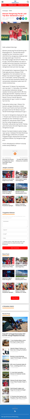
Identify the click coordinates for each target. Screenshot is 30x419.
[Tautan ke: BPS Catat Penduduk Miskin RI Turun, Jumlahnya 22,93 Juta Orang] (5, 367)
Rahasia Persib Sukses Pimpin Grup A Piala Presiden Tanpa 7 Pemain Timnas (8, 179)
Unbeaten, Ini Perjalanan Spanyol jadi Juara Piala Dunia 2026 (8, 204)
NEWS (3, 19)
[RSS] (15, 153)
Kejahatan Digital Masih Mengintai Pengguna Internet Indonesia (7, 192)
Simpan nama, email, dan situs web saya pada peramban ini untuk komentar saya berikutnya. (13, 243)
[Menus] (2, 2)
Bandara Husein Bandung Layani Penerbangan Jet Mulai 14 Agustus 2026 (18, 357)
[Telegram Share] (23, 18)
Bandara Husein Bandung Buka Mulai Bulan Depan (21, 192)
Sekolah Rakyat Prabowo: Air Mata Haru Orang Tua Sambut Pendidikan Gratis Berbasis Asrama (18, 349)
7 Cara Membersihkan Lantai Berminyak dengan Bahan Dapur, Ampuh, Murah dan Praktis (18, 341)
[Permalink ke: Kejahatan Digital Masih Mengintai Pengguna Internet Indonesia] (8, 186)
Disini (12, 145)
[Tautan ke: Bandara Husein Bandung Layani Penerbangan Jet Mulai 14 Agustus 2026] (5, 359)
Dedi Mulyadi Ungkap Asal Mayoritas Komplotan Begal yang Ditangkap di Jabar (21, 179)
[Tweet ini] (20, 18)
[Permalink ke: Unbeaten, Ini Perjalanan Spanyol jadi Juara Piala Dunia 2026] (8, 199)
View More (15, 298)
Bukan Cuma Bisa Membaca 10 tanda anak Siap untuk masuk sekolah (21, 204)
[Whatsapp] (26, 18)
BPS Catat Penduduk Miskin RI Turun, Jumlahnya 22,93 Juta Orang (18, 365)
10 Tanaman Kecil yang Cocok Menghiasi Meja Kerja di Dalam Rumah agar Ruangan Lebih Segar (18, 397)
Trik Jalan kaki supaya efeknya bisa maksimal (22, 159)
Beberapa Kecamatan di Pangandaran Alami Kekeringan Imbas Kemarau (8, 161)
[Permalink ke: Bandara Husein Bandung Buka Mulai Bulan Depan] (22, 186)
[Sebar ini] (17, 18)
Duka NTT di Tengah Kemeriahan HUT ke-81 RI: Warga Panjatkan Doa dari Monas (13, 335)
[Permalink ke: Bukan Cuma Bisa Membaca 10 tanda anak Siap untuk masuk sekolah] (22, 199)
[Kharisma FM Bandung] (15, 2)
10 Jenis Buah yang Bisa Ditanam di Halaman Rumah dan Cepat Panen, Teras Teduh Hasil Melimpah (18, 373)
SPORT (6, 19)
